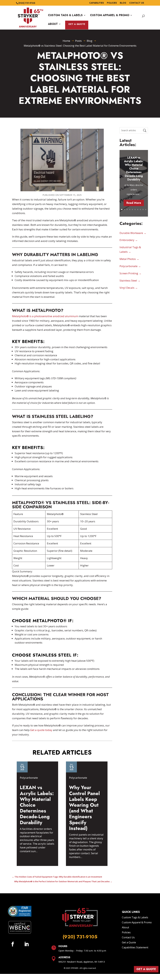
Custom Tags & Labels (135, 917)
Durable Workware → (133, 233)
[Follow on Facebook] (12, 944)
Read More (133, 203)
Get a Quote (129, 942)
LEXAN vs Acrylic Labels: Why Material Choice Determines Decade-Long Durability (133, 169)
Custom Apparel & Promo (137, 922)
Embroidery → (129, 240)
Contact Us (136, 3)
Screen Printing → (130, 273)
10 (145, 209)
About (125, 927)
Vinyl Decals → (129, 287)
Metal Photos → (129, 259)
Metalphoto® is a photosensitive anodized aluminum (45, 316)
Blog (123, 3)
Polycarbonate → (130, 266)
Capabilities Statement (135, 947)
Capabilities (96, 3)
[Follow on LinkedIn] (26, 944)
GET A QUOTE (146, 969)
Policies (112, 3)
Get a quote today (41, 730)
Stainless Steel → (130, 280)
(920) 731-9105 (26, 3)
